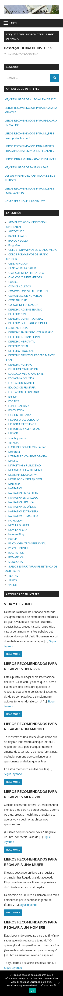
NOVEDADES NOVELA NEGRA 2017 (25, 201)
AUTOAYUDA (16, 231)
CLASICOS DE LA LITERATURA (26, 272)
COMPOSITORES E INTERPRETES (28, 291)
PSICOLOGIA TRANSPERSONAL (27, 543)
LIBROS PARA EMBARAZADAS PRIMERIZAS (30, 159)
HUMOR (13, 433)
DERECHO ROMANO (20, 364)
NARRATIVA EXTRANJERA (23, 511)
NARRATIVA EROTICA (21, 502)
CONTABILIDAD (17, 300)
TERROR (13, 580)
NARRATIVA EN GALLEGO (23, 497)
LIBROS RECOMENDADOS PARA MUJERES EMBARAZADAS (29, 191)
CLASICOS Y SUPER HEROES (25, 277)
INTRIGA (13, 442)
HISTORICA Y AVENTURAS (24, 428)
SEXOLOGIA (15, 561)
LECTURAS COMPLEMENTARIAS (27, 447)
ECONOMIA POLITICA (21, 378)
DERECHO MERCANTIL (21, 341)
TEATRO (13, 575)
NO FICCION (15, 520)
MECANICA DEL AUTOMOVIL (25, 470)
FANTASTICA (16, 410)
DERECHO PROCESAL (21, 350)
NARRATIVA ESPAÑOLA (22, 506)
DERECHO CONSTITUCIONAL (25, 318)
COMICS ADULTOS (19, 286)
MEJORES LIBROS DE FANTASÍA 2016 (26, 167)
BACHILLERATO (17, 236)
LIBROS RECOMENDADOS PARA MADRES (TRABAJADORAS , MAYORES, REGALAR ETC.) (29, 149)
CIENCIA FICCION (18, 263)
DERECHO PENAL (18, 346)
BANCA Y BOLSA (18, 240)
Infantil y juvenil (17, 438)
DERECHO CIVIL (17, 314)
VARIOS (13, 585)
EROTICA (13, 401)
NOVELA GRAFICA (28, 53)
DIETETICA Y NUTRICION (23, 369)
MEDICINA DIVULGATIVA (22, 474)
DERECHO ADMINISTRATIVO (25, 309)
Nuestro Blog (16, 534)
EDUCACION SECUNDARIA (23, 392)
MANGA (13, 461)
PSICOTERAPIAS (18, 548)
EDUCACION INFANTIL (21, 383)
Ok (32, 990)
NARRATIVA (15, 488)
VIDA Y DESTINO (18, 604)
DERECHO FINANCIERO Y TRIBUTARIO (31, 332)
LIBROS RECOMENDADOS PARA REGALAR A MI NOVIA (31, 110)
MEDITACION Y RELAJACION (25, 479)
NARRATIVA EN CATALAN (23, 493)
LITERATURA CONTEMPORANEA (27, 456)
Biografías (14, 245)
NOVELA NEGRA (17, 529)
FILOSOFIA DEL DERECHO (23, 419)
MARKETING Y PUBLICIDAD (24, 465)
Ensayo (12, 396)
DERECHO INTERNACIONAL (24, 337)
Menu (14, 23)
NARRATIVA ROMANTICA (23, 516)
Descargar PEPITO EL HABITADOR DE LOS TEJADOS (30, 178)
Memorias (14, 483)
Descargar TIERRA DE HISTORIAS (29, 48)
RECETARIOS (16, 552)
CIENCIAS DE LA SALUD (22, 268)
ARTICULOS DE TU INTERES (22, 594)
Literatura (14, 451)
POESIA (13, 539)
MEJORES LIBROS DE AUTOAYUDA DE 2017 (30, 99)
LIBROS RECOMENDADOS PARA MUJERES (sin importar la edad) (29, 136)
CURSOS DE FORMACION (23, 304)
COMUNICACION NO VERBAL (25, 295)
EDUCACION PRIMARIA (22, 387)
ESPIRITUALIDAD (18, 406)
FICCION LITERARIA (19, 415)
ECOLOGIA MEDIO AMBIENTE (26, 373)
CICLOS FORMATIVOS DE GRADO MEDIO (32, 249)
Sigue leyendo (13, 774)
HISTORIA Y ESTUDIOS (22, 424)
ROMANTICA (16, 557)
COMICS (12, 53)
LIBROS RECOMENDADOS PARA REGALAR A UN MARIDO (31, 123)
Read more (13, 653)
